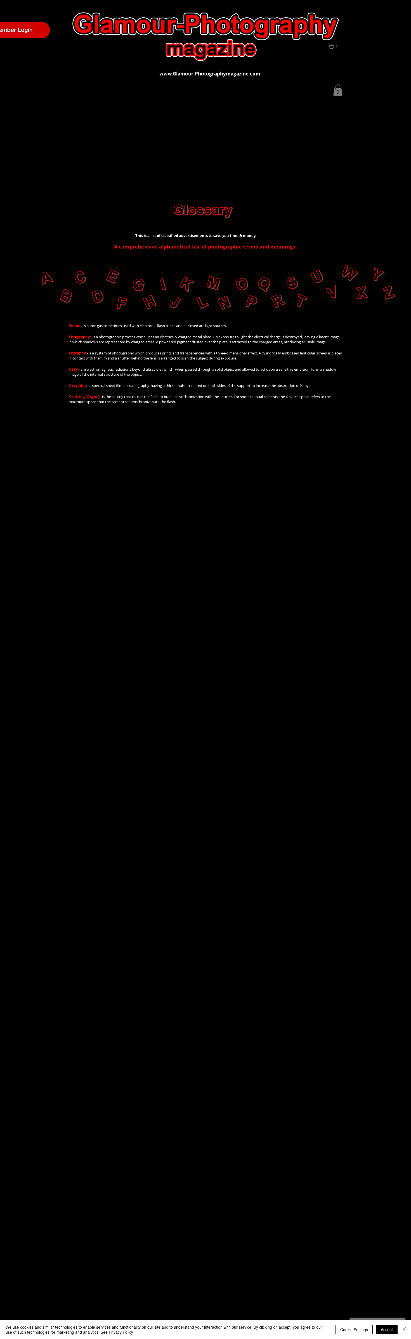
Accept (387, 1329)
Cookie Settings (354, 1329)
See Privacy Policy (117, 1332)
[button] (336, 46)
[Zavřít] (404, 1329)
